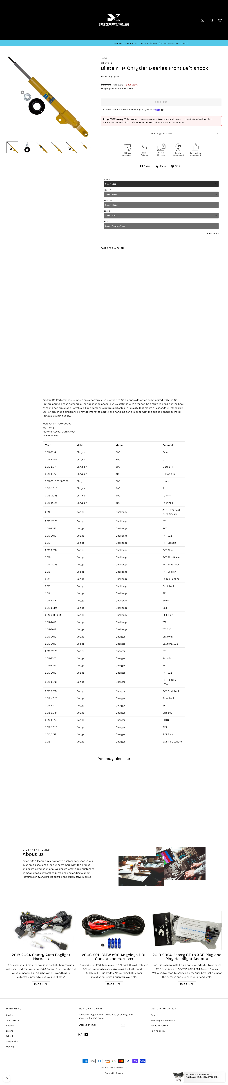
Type (107, 221)
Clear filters (212, 233)
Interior (10, 1025)
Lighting (10, 1046)
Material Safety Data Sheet (59, 431)
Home (104, 58)
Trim (107, 211)
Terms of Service (159, 1025)
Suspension (12, 1041)
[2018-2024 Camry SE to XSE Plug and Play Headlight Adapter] (187, 930)
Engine (9, 1015)
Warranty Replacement (163, 1020)
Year (107, 179)
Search (154, 1015)
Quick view (32, 803)
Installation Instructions (57, 423)
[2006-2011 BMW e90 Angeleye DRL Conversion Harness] (114, 930)
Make (107, 190)
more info (187, 984)
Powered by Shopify (114, 1073)
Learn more (178, 122)
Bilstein (106, 63)
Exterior (10, 1031)
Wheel (9, 1036)
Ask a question (161, 133)
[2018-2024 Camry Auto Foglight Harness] (41, 930)
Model (108, 200)
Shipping (105, 88)
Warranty (48, 427)
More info (41, 984)
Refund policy (158, 1031)
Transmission (13, 1020)
